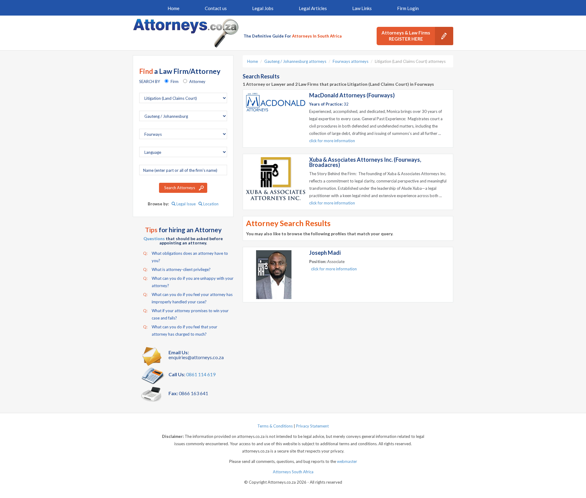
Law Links (362, 8)
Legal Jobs (262, 8)
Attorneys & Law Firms (406, 36)
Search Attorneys (179, 187)
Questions (154, 238)
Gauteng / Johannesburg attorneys (295, 61)
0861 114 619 (200, 374)
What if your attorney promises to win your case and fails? (186, 314)
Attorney (197, 81)
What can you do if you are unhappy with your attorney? (188, 282)
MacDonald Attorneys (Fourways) (352, 95)
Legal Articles (313, 8)
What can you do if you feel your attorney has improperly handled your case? (188, 298)
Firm (175, 81)
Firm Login (408, 8)
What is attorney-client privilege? (177, 269)
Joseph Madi (325, 252)
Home (173, 8)
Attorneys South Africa (293, 471)
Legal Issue (185, 203)
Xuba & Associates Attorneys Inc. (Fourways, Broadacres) (365, 162)
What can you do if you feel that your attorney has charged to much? (180, 330)
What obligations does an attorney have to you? (185, 257)
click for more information (332, 140)
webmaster (347, 461)
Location (210, 203)
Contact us (216, 8)
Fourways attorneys (350, 61)
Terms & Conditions (275, 426)
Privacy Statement (312, 426)
